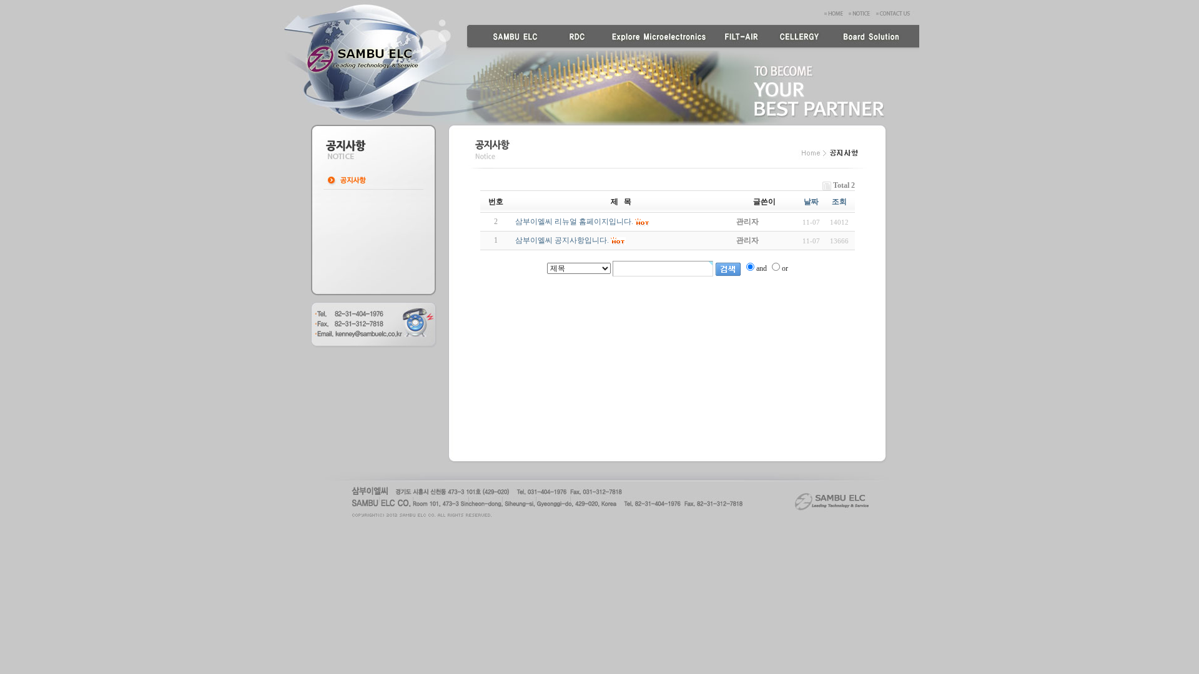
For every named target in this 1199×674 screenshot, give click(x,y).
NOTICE (861, 12)
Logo (363, 59)
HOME (835, 12)
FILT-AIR (743, 37)
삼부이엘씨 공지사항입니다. (562, 240)
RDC (574, 37)
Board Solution (874, 37)
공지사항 (373, 180)
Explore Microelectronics (656, 37)
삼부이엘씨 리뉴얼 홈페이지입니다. (574, 221)
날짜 (811, 201)
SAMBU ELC (510, 37)
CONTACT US (897, 12)
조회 (839, 201)
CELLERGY (799, 37)
